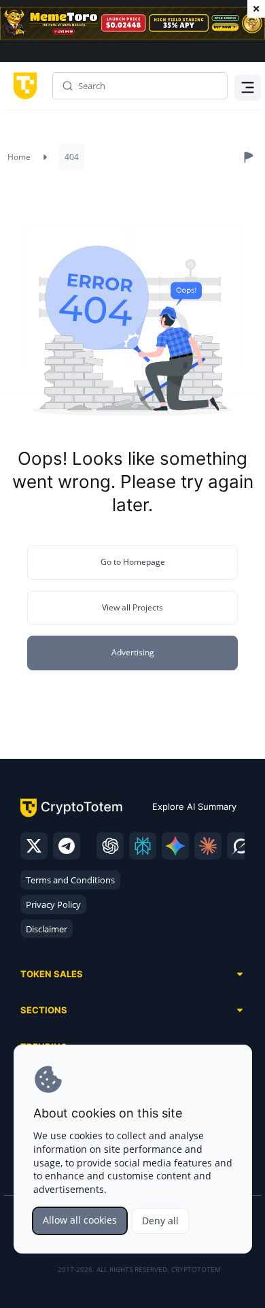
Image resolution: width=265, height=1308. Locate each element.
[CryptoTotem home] (23, 85)
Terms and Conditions (70, 880)
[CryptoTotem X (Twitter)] (34, 846)
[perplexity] (142, 846)
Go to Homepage (133, 562)
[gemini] (175, 846)
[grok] (240, 846)
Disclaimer (46, 929)
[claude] (208, 846)
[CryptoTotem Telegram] (66, 846)
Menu (245, 85)
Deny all (160, 1220)
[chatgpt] (110, 846)
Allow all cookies (80, 1219)
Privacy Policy (53, 904)
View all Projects (132, 607)
